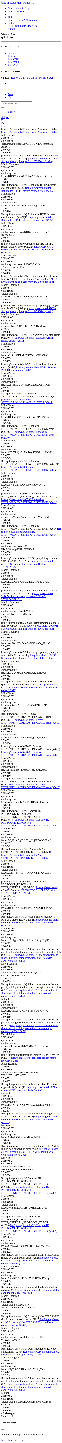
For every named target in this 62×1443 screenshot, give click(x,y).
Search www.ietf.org (19, 8)
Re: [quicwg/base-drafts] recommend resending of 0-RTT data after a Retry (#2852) (30, 922)
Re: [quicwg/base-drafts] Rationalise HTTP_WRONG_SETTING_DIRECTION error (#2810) (27, 434)
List (3, 126)
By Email (32, 77)
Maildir (12, 1440)
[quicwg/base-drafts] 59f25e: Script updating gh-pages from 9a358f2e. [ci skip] (28, 310)
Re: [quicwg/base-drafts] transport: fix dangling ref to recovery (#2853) (30, 1291)
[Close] (2, 1429)
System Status (46, 77)
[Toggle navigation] (32, 3)
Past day (12, 56)
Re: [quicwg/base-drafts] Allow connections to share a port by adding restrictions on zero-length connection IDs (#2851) (29, 958)
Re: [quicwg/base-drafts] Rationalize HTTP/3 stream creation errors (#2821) (27, 219)
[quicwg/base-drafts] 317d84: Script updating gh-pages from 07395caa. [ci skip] (29, 160)
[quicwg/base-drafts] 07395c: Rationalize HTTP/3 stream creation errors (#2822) (28, 249)
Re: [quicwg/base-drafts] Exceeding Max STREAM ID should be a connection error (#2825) (30, 1151)
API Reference (31, 20)
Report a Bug (18, 77)
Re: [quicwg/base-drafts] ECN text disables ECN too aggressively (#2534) (30, 1088)
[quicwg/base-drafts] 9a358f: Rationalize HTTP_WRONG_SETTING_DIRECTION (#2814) (29, 501)
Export (11, 111)
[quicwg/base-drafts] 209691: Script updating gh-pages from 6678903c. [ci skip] (29, 627)
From (4, 120)
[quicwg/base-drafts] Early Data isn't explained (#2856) (30, 132)
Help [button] (10, 17)
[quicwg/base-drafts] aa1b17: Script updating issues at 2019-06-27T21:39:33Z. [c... (27, 564)
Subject (5, 117)
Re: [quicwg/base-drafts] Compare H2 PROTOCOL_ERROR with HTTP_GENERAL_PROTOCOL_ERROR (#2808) (29, 822)
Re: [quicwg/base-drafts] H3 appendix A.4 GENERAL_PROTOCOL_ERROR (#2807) (27, 855)
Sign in (11, 28)
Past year (12, 64)
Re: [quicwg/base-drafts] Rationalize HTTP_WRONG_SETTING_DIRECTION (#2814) (31, 467)
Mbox (4, 1440)
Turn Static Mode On (26, 25)
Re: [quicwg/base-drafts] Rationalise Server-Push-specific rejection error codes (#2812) (30, 687)
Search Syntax (15, 20)
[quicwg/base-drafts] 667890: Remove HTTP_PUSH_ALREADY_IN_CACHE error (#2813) (30, 753)
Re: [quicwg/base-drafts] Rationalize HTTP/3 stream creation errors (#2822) (27, 189)
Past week (13, 58)
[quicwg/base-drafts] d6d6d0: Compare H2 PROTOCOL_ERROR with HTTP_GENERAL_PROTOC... (29, 890)
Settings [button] (12, 23)
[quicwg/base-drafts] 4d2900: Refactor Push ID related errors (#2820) (28, 368)
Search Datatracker (18, 11)
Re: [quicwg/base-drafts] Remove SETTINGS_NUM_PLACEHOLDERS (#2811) (29, 399)
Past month (14, 61)
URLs (20, 1440)
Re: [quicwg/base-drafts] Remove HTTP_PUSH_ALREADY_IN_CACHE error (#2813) (30, 721)
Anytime (12, 53)
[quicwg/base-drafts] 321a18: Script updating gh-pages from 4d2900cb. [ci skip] (29, 280)
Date (10, 94)
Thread (11, 97)
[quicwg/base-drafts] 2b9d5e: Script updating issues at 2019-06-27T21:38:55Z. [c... (27, 596)
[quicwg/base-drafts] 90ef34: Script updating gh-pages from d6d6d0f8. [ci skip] (29, 656)
